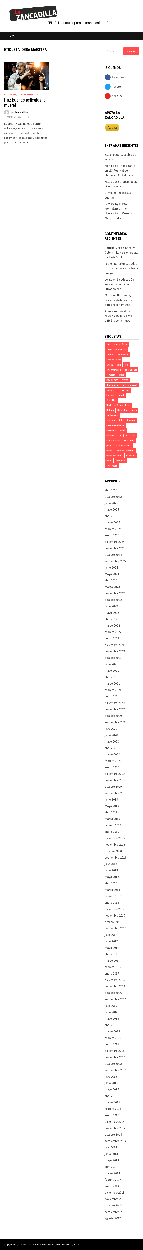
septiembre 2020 (115, 722)
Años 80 (110, 354)
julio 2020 (111, 729)
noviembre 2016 (115, 986)
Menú (13, 36)
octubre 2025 (113, 497)
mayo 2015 (112, 1089)
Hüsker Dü (122, 410)
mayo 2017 (112, 948)
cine (126, 364)
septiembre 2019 (115, 793)
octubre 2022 (113, 600)
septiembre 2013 (115, 1212)
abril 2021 (111, 677)
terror (109, 460)
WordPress (64, 1244)
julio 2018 (111, 864)
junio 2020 (111, 735)
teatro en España (114, 455)
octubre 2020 (113, 716)
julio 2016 (111, 1006)
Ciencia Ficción (113, 364)
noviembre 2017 (115, 915)
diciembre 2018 (115, 838)
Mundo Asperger (28, 94)
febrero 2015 (113, 1109)
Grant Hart (111, 400)
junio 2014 (111, 1154)
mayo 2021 (112, 671)
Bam (76, 1244)
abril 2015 (111, 1096)
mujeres (123, 435)
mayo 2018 (112, 877)
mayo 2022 (112, 613)
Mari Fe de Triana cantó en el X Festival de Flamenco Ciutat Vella (120, 170)
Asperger (10, 94)
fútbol (121, 395)
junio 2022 (111, 606)
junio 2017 (111, 941)
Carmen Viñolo (113, 359)
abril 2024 (111, 580)
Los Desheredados (115, 425)
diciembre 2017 (115, 909)
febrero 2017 (113, 967)
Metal (122, 430)
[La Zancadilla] (59, 15)
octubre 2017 (113, 922)
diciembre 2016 (115, 980)
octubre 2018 (113, 851)
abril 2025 (111, 516)
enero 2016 (112, 1044)
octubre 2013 (113, 1205)
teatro (109, 450)
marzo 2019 (112, 819)
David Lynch (112, 379)
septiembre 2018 (115, 857)
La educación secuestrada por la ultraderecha (119, 284)
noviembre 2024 (115, 548)
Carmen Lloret (22, 112)
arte (108, 344)
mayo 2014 (112, 1160)
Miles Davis (111, 435)
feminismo (124, 390)
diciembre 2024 (115, 542)
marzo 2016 (112, 1031)
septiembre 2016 (115, 999)
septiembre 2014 (115, 1141)
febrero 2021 (113, 690)
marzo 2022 (112, 625)
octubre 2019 (113, 787)
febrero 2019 (113, 825)
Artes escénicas (121, 344)
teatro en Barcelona (125, 450)
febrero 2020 (113, 761)
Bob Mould (123, 354)
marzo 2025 (112, 522)
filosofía (110, 395)
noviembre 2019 (115, 780)
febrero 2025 (113, 529)
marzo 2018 (112, 890)
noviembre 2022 (115, 593)
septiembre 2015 (115, 1070)
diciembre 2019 (115, 774)
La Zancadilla (33, 1244)
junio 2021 (111, 664)
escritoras (110, 390)
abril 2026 (111, 490)
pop (133, 435)
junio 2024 (111, 567)
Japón (133, 410)
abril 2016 (111, 1025)
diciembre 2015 (115, 1051)
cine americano (113, 369)
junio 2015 (111, 1083)
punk (108, 445)
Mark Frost (111, 430)
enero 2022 (112, 638)
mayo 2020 (112, 741)
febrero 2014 (113, 1180)
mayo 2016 (112, 1018)
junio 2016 (111, 1012)
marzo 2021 (112, 683)
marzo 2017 (112, 960)
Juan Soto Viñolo (114, 420)
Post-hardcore (113, 440)
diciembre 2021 (115, 645)
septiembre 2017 (115, 928)
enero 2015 (112, 1115)
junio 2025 (111, 503)
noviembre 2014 (115, 1128)
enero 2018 (112, 902)
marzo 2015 (112, 1102)
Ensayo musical (129, 384)
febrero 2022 (113, 632)
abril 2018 (111, 883)
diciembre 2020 (115, 703)
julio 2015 (111, 1076)
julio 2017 (111, 935)
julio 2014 (111, 1147)
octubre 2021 (113, 658)
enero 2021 (112, 696)
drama (125, 379)
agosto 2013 (113, 1218)
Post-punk (129, 440)
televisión (130, 455)
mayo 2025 (112, 509)
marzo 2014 (112, 1173)
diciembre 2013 (115, 1192)
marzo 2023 (112, 587)
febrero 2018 (113, 896)
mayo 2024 (112, 574)
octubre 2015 (113, 1064)
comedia (110, 374)
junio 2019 (111, 799)
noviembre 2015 (115, 1057)
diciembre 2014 (115, 1122)
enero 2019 (112, 832)
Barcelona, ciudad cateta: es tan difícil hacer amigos (121, 268)
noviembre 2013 (115, 1199)
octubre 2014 (113, 1134)
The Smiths (120, 460)
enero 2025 (112, 535)
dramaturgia (112, 384)
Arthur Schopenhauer (116, 349)
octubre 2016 (113, 993)
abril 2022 (111, 619)
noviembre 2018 (115, 845)
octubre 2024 (113, 555)
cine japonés (131, 369)
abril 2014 (111, 1167)
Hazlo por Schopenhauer (118, 405)
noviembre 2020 (115, 709)
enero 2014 (112, 1186)
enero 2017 (112, 973)
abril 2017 (111, 954)
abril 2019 (111, 812)
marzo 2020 (112, 754)
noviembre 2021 (115, 651)
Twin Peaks (111, 465)
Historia (110, 410)
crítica (121, 374)
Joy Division (112, 415)
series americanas (123, 445)
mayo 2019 (112, 806)
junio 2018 (111, 870)
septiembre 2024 (115, 561)
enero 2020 (112, 767)
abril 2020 (111, 748)
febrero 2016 (113, 1038)
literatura (131, 420)
